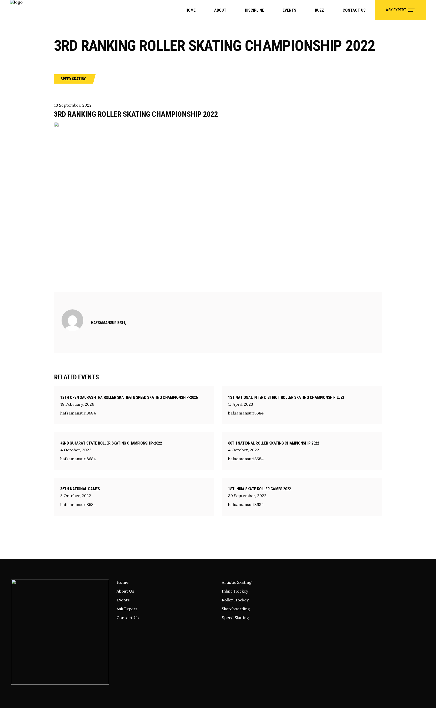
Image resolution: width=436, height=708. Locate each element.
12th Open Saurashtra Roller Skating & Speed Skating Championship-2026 (129, 397)
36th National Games (80, 488)
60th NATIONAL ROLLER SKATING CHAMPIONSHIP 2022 (273, 443)
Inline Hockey (235, 591)
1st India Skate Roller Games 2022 (259, 488)
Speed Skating (74, 79)
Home (122, 582)
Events (123, 599)
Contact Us (128, 617)
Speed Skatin (234, 617)
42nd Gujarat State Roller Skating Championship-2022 (111, 443)
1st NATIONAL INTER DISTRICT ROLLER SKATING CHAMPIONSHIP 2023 (286, 397)
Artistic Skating (237, 582)
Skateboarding (236, 608)
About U (124, 591)
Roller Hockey (235, 599)
